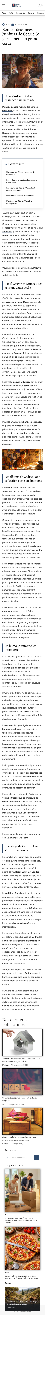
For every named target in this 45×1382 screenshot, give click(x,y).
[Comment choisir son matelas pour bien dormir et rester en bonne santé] (22, 1121)
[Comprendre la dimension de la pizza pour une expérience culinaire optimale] (22, 1248)
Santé (5, 1144)
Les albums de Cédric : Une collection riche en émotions (22, 189)
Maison (5, 1065)
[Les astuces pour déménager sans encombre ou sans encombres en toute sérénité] (22, 1190)
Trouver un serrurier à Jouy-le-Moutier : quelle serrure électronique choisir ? (21, 1060)
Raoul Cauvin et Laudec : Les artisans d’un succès (21, 181)
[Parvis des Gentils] (16, 5)
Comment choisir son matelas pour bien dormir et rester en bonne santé (19, 1138)
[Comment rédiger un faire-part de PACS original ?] (22, 1082)
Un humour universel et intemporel (20, 196)
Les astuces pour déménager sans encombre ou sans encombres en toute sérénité (21, 1220)
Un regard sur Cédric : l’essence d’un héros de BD (21, 173)
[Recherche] (34, 5)
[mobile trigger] (4, 5)
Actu (4, 1104)
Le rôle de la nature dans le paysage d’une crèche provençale (22, 1302)
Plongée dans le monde (14, 107)
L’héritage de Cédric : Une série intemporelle (19, 202)
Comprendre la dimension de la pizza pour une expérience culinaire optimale (21, 1277)
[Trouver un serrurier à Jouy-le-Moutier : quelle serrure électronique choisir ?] (22, 1042)
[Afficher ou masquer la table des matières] (32, 164)
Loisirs (7, 1272)
